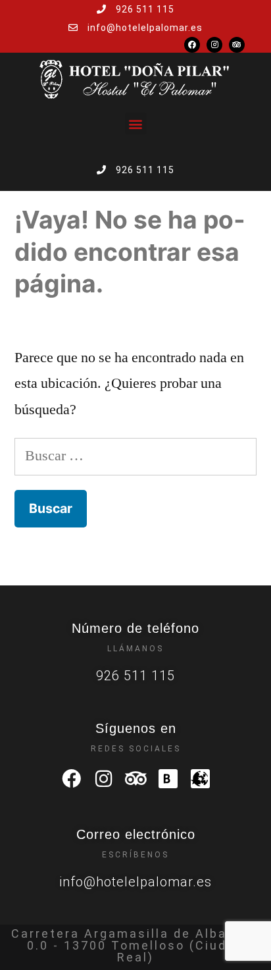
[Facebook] (192, 45)
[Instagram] (214, 45)
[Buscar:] (135, 455)
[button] (136, 123)
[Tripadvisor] (237, 45)
